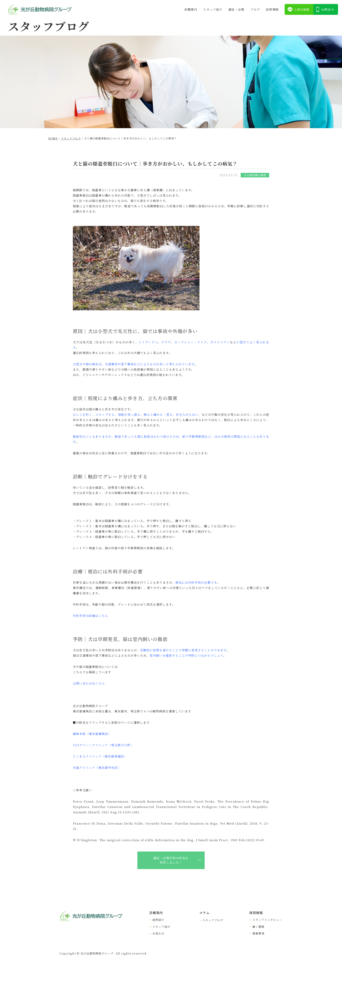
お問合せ (327, 9)
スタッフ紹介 (212, 9)
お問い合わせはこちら (89, 683)
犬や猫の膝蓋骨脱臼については (95, 667)
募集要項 (258, 933)
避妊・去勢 (236, 9)
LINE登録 (301, 9)
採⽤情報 (272, 9)
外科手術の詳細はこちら (90, 616)
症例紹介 (158, 920)
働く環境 (258, 927)
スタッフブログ (212, 920)
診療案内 (190, 9)
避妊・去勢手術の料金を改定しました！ (171, 860)
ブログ (255, 9)
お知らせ (158, 933)
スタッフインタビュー (267, 920)
